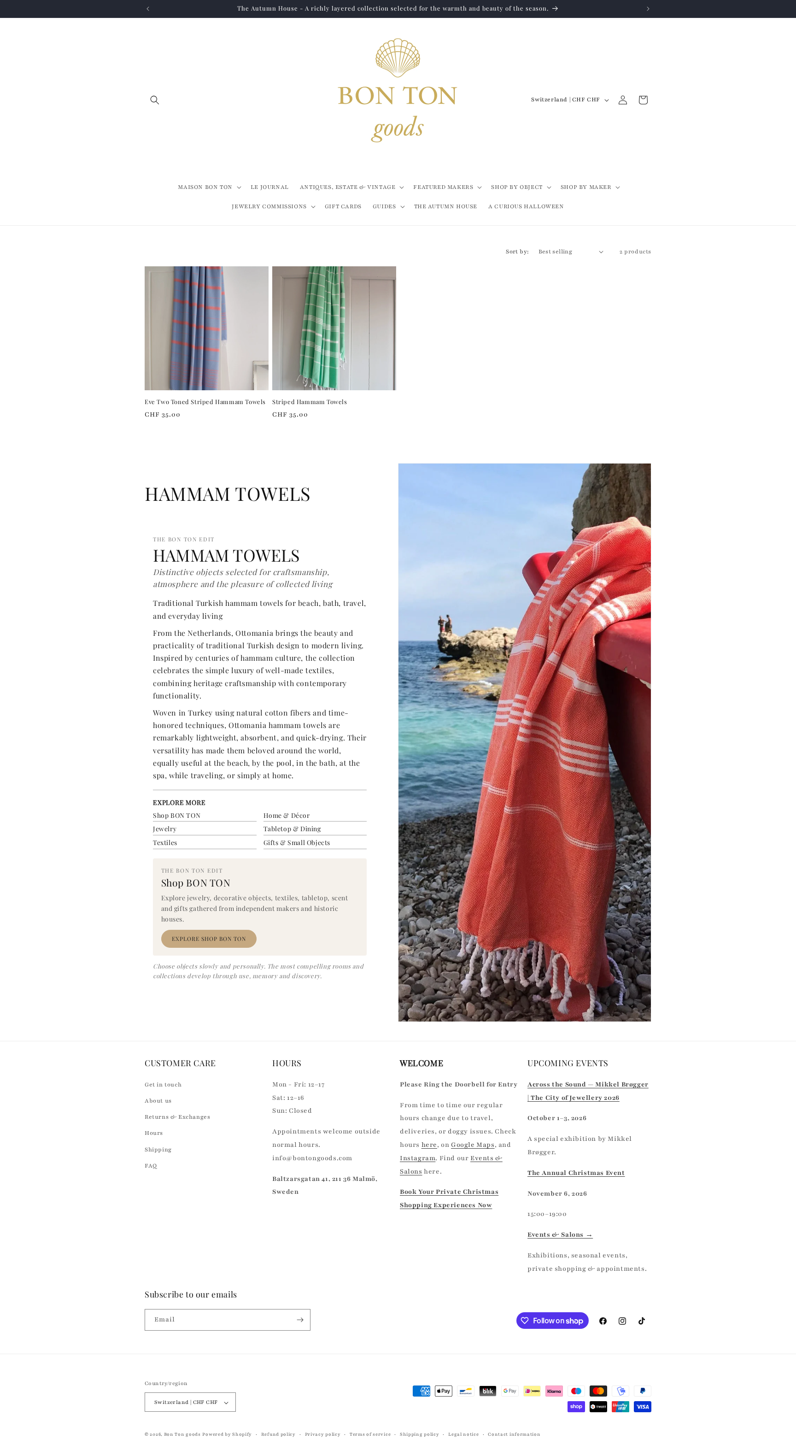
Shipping (158, 1149)
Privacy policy (323, 1434)
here (429, 1144)
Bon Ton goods (182, 1435)
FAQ (151, 1165)
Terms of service (370, 1434)
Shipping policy (419, 1434)
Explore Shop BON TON (209, 938)
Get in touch (163, 1084)
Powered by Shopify (227, 1435)
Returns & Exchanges (177, 1116)
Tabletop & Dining (292, 828)
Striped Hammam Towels (309, 401)
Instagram (417, 1157)
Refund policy (278, 1434)
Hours (154, 1133)
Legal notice (463, 1434)
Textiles (165, 842)
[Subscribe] (300, 1320)
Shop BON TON (176, 815)
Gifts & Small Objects (297, 842)
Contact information (514, 1434)
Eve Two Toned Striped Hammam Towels (205, 401)
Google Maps (473, 1144)
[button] (155, 100)
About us (158, 1100)
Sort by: (517, 251)
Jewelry (164, 828)
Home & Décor (286, 815)
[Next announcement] (648, 9)
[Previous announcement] (148, 9)
